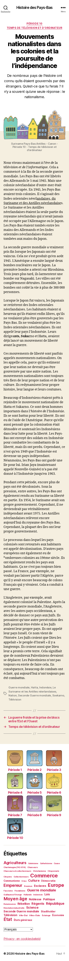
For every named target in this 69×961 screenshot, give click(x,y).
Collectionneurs (21, 877)
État (8, 919)
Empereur (13, 885)
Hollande (28, 895)
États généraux (23, 920)
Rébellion (24, 903)
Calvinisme (33, 863)
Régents (37, 903)
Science (32, 907)
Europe (56, 885)
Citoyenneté (53, 871)
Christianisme (39, 871)
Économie (58, 915)
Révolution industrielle (14, 908)
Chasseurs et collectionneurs (17, 871)
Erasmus (28, 886)
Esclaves (40, 886)
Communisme (12, 880)
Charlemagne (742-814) (15, 867)
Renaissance (10, 904)
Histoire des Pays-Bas (34, 7)
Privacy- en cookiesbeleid (22, 939)
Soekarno (58, 695)
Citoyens (8, 877)
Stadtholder (48, 911)
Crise (24, 881)
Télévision (14, 699)
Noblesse (35, 899)
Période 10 (34, 23)
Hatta (34, 687)
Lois (47, 894)
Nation (12, 695)
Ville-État (23, 915)
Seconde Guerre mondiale (34, 695)
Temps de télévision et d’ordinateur (34, 27)
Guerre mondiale (19, 687)
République (55, 903)
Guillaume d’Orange (13, 895)
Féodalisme (20, 891)
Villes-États (34, 915)
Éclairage (46, 915)
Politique (49, 899)
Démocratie (48, 880)
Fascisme (8, 891)
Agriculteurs (15, 862)
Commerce (44, 875)
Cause (57, 863)
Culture (33, 880)
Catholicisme (46, 863)
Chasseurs (32, 867)
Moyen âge (15, 898)
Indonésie (45, 687)
